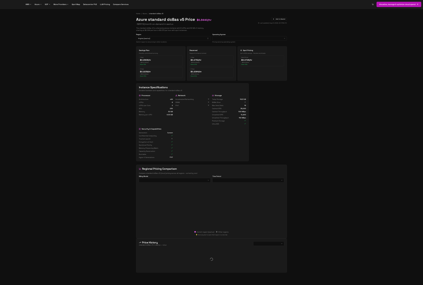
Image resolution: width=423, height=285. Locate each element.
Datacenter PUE (90, 4)
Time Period (216, 176)
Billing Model (143, 176)
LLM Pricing (105, 4)
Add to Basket (280, 19)
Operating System (219, 34)
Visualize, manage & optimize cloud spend (397, 4)
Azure (37, 4)
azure (145, 14)
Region (138, 34)
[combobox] (173, 38)
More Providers (60, 4)
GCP (46, 4)
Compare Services (121, 4)
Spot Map (76, 4)
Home (138, 14)
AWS (27, 4)
